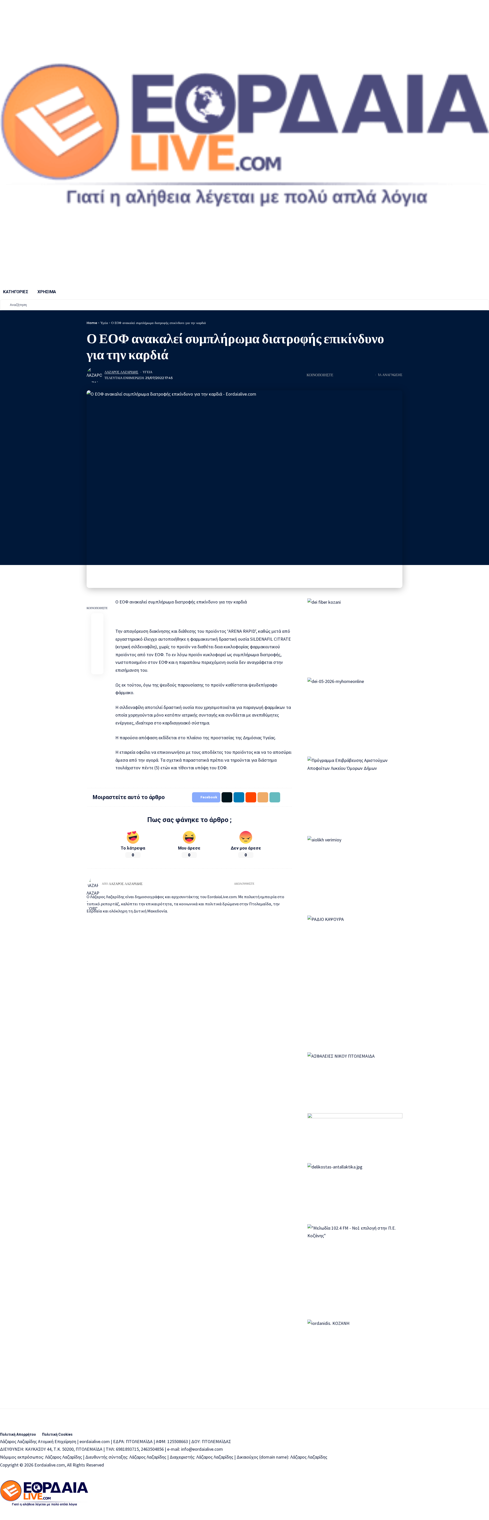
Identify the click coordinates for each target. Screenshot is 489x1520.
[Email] (97, 644)
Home (92, 323)
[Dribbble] (290, 884)
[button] (362, 375)
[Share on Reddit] (354, 375)
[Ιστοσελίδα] (258, 884)
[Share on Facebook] (97, 619)
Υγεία (104, 323)
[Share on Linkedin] (346, 375)
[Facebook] (265, 884)
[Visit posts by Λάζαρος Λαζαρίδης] (94, 375)
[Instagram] (283, 884)
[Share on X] (338, 375)
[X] (271, 884)
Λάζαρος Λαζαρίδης (121, 372)
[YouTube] (277, 884)
